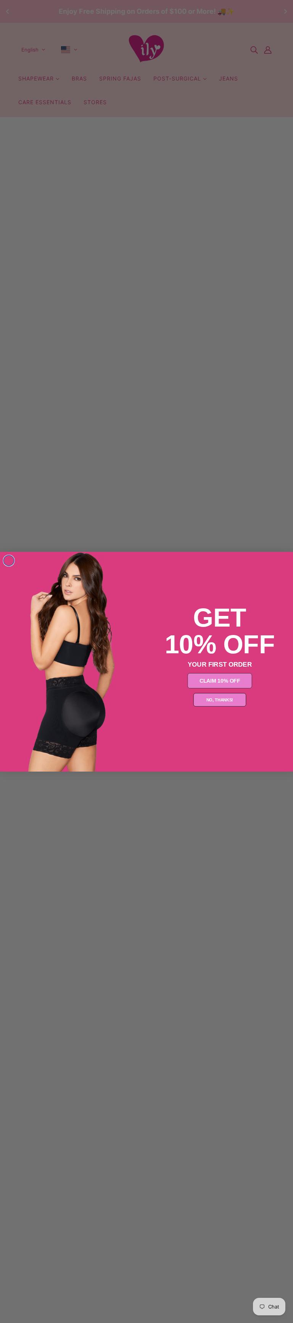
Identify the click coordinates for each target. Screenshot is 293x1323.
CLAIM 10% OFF (220, 680)
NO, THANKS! (219, 699)
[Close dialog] (8, 560)
